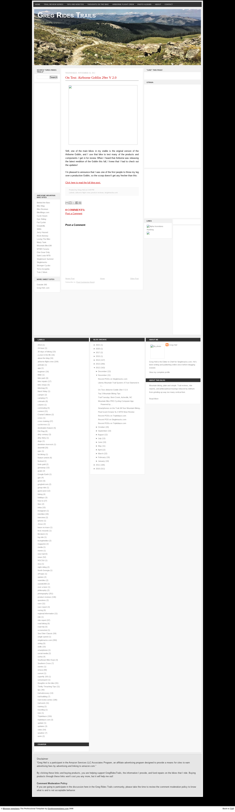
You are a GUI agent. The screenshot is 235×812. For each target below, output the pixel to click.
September (102, 431)
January (101, 461)
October (101, 427)
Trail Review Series (53, 4)
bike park (42, 378)
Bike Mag (41, 206)
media (40, 547)
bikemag (41, 388)
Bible (40, 375)
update (41, 723)
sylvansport (43, 680)
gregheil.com (43, 484)
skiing (40, 643)
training (41, 706)
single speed (43, 637)
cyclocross (42, 424)
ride (39, 617)
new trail (41, 554)
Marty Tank (41, 242)
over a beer (43, 587)
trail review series (45, 700)
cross (40, 418)
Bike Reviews (42, 209)
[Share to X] (73, 203)
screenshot (43, 630)
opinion (41, 577)
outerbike (42, 580)
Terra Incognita (43, 269)
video (40, 730)
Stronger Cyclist (43, 265)
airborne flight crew (82, 193)
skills (40, 647)
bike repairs (43, 381)
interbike (41, 514)
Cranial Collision (44, 414)
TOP (232, 809)
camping (41, 398)
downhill (41, 448)
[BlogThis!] (70, 203)
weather (41, 733)
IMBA (39, 229)
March (100, 453)
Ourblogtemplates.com (58, 809)
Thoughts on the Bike (98, 4)
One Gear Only (43, 252)
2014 (98, 360)
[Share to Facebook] (76, 203)
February (102, 457)
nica (40, 564)
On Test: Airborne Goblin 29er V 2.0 (90, 77)
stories (41, 667)
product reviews (97, 193)
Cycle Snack (42, 216)
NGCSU (41, 560)
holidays (41, 497)
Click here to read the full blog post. (83, 182)
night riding (42, 567)
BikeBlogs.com (43, 212)
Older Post (134, 278)
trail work (42, 703)
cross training (44, 421)
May (100, 446)
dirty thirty (42, 438)
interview (42, 517)
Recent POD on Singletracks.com (112, 419)
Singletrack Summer (45, 259)
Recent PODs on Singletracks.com (112, 379)
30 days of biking (45, 352)
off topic (41, 574)
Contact (169, 4)
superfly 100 (43, 677)
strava (41, 670)
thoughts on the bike (46, 683)
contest (41, 411)
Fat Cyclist (41, 222)
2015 (98, 356)
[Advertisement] (47, 137)
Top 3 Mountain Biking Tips (109, 394)
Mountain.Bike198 (44, 246)
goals (40, 471)
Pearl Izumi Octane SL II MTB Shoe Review (116, 412)
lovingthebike (43, 541)
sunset (41, 673)
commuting (42, 408)
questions (42, 600)
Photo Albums (144, 4)
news (40, 557)
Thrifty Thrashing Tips (47, 687)
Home (37, 4)
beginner (41, 372)
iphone (41, 521)
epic (40, 451)
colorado (41, 401)
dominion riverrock (46, 444)
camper (41, 395)
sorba (40, 657)
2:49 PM (91, 190)
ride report (42, 620)
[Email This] (67, 203)
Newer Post (69, 278)
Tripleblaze (42, 716)
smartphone (43, 650)
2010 (98, 469)
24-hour (41, 348)
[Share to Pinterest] (80, 203)
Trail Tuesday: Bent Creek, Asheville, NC (115, 397)
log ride (41, 537)
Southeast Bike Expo (47, 660)
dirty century (43, 434)
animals (41, 365)
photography (43, 594)
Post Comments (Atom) (85, 282)
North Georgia (44, 570)
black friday (43, 391)
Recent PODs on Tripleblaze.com (112, 416)
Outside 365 (42, 285)
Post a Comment (73, 213)
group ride (42, 488)
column (41, 405)
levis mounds (43, 531)
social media (43, 653)
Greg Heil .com (43, 288)
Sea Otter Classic (45, 633)
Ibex (40, 504)
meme (40, 551)
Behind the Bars (43, 203)
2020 (98, 349)
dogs (40, 441)
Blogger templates (11, 809)
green (40, 481)
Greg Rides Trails (67, 15)
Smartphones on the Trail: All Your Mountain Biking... (119, 408)
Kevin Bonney (42, 236)
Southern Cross (44, 663)
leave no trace (44, 527)
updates (41, 726)
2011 (98, 465)
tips (39, 690)
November (102, 375)
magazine (42, 544)
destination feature (46, 428)
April (100, 450)
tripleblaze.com (44, 720)
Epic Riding (41, 219)
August (101, 435)
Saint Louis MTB (43, 256)
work (40, 736)
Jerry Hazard (42, 232)
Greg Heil (173, 345)
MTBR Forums (43, 249)
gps (39, 478)
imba (40, 507)
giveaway (42, 468)
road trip (41, 627)
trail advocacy (44, 693)
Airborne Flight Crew (123, 4)
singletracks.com (111, 193)
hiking (40, 494)
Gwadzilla (41, 226)
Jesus (40, 524)
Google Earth (43, 474)
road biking (42, 623)
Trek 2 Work (42, 272)
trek (39, 713)
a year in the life (44, 355)
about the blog (44, 358)
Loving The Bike (43, 239)
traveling (41, 710)
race (40, 604)
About (158, 4)
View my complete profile (159, 372)
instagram (42, 511)
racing (40, 610)
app (39, 368)
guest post (42, 491)
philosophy (42, 590)
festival (41, 461)
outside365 (42, 584)
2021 (98, 345)
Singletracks (42, 262)
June (100, 442)
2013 (40, 345)
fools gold (42, 464)
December (102, 371)
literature (41, 534)
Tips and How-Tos (75, 4)
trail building (43, 696)
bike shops (42, 385)
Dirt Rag (41, 431)
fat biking (42, 454)
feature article (44, 458)
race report (42, 607)
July (100, 438)
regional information (46, 613)
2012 (98, 368)
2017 (98, 352)
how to (41, 501)
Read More (153, 399)
